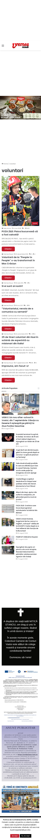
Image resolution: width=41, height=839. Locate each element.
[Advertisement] (20, 20)
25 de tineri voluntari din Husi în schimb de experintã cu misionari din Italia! (20, 340)
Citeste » (8, 249)
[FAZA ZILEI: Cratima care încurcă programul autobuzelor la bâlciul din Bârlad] (8, 508)
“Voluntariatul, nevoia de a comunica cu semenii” (17, 310)
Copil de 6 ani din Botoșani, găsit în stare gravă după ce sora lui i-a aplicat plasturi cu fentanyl (27, 453)
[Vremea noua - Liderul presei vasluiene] (20, 45)
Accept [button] (15, 836)
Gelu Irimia (7, 228)
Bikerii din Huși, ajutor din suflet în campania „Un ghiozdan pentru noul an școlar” (26, 496)
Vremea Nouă (8, 254)
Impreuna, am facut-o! (15, 366)
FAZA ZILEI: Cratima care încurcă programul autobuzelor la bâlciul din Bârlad (26, 509)
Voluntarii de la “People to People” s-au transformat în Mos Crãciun (18, 260)
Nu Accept (25, 836)
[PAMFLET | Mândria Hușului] (8, 540)
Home (5, 164)
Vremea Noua (8, 283)
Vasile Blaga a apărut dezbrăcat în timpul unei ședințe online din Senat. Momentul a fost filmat (26, 482)
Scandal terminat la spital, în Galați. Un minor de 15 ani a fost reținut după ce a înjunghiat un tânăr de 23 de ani (27, 439)
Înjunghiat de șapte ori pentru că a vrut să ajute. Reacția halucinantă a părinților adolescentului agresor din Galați (26, 552)
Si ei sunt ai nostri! (12, 286)
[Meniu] (3, 46)
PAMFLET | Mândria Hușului (27, 537)
